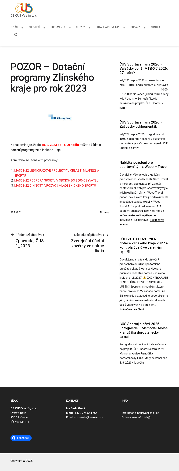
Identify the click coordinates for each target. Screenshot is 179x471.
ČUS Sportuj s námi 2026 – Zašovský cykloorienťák (141, 124)
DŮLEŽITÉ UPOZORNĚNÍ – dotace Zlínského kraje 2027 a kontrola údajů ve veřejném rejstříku (144, 245)
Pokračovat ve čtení (132, 309)
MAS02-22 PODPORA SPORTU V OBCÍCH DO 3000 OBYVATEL (56, 180)
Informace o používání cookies (140, 413)
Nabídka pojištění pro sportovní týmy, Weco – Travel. (144, 164)
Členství (34, 27)
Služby (80, 27)
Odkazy (135, 27)
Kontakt (156, 27)
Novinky (104, 212)
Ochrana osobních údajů (136, 417)
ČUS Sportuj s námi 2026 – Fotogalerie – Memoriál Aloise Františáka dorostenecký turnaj (144, 330)
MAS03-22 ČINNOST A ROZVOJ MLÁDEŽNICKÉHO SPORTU (55, 185)
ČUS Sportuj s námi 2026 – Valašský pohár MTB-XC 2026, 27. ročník (144, 68)
